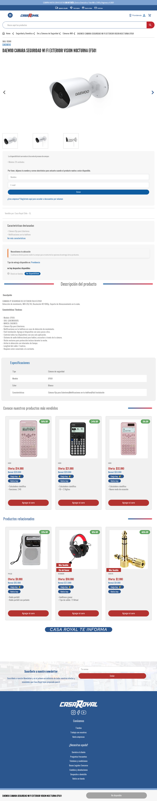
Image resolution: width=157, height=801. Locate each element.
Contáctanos (100, 8)
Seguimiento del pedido (63, 8)
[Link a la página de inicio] (7, 33)
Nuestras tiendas (88, 8)
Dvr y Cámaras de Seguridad (47, 33)
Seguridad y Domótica (24, 33)
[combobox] (78, 25)
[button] (10, 15)
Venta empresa (76, 8)
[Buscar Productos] (150, 25)
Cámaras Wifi (68, 33)
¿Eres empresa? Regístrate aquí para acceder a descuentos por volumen (35, 198)
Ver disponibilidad (32, 273)
